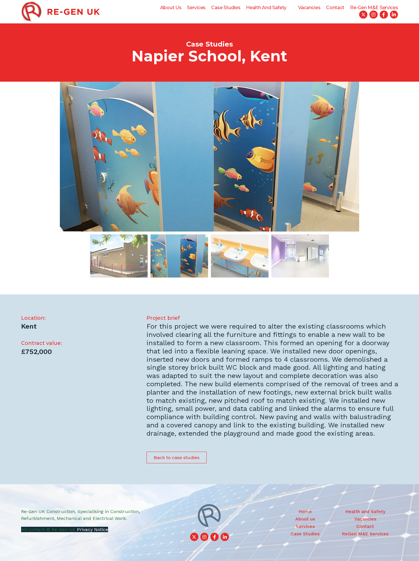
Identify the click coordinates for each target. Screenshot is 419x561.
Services (196, 7)
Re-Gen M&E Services (374, 7)
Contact (335, 7)
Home (305, 511)
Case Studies (225, 7)
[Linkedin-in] (394, 15)
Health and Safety (266, 7)
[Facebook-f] (384, 15)
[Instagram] (373, 15)
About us (171, 7)
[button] (177, 457)
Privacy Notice (92, 529)
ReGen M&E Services (365, 533)
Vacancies (309, 7)
